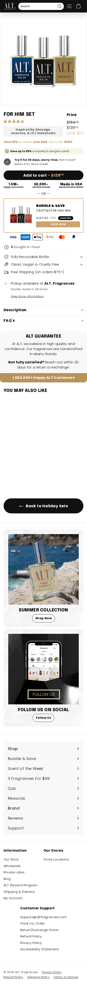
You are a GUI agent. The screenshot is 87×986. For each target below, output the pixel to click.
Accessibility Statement (39, 949)
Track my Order (32, 923)
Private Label (14, 872)
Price (72, 114)
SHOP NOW (58, 224)
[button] (14, 121)
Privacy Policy (31, 943)
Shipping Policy (38, 977)
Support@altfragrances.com (43, 917)
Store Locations (56, 859)
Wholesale (12, 866)
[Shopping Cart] (78, 6)
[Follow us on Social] (43, 669)
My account (13, 898)
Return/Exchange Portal (39, 930)
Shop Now (43, 618)
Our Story (11, 859)
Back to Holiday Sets (46, 506)
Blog (7, 879)
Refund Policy (31, 936)
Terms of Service (65, 977)
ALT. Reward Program (21, 885)
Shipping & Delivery (19, 891)
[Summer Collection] (43, 569)
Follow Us (43, 718)
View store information (27, 296)
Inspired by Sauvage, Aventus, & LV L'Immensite (33, 131)
